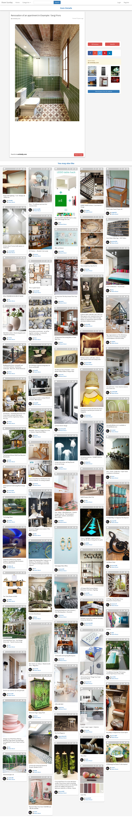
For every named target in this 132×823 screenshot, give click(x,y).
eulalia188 (10, 777)
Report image (78, 155)
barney (87, 269)
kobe (35, 533)
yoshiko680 (114, 391)
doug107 (36, 403)
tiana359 (62, 569)
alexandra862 (89, 623)
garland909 (88, 362)
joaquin (62, 301)
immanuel (88, 415)
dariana (62, 707)
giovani (36, 435)
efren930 (87, 324)
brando (87, 730)
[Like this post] (4, 169)
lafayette (87, 462)
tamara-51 (114, 604)
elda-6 (61, 342)
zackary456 (11, 490)
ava (9, 299)
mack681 (62, 791)
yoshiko (10, 520)
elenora (36, 483)
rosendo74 (88, 798)
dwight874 (114, 212)
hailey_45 (10, 566)
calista (61, 467)
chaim (35, 811)
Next (112, 44)
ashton (35, 716)
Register (126, 2)
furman (62, 615)
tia (60, 222)
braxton (36, 254)
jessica (9, 372)
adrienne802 (37, 209)
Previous (95, 44)
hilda (112, 632)
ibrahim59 (36, 291)
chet (9, 645)
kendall (62, 251)
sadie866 (10, 200)
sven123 (36, 668)
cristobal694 (11, 251)
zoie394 (87, 593)
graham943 (114, 241)
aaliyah (61, 520)
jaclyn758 (113, 521)
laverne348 (114, 565)
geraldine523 (63, 736)
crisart (113, 767)
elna (9, 747)
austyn (10, 421)
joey (112, 289)
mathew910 (63, 429)
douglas (87, 210)
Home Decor (11, 202)
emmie (10, 337)
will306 (9, 599)
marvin (61, 374)
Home (17, 2)
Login (119, 2)
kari (35, 568)
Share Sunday (7, 2)
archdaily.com (16, 18)
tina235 (36, 370)
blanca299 (10, 693)
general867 (114, 735)
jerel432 (113, 677)
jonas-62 (62, 659)
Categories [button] (26, 2)
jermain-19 (88, 682)
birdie (9, 460)
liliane (35, 617)
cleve (35, 338)
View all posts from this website (103, 91)
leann (112, 476)
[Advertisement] (47, 135)
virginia (113, 341)
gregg (35, 770)
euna (86, 759)
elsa (86, 500)
